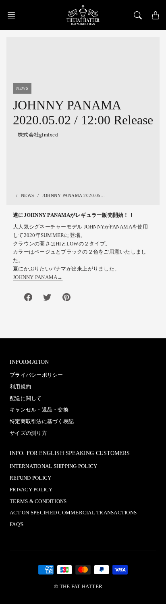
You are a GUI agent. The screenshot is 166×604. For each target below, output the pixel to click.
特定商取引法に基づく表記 (42, 421)
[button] (13, 15)
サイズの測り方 (28, 433)
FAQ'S (16, 524)
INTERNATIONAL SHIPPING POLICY (53, 466)
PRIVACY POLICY (31, 490)
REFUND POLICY (30, 478)
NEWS (27, 195)
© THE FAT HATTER (78, 586)
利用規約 (20, 387)
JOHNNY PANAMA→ (38, 277)
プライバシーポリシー (36, 375)
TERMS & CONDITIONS (38, 501)
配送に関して (26, 398)
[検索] (138, 15)
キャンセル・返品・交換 (39, 410)
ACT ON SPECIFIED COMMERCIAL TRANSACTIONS (73, 513)
